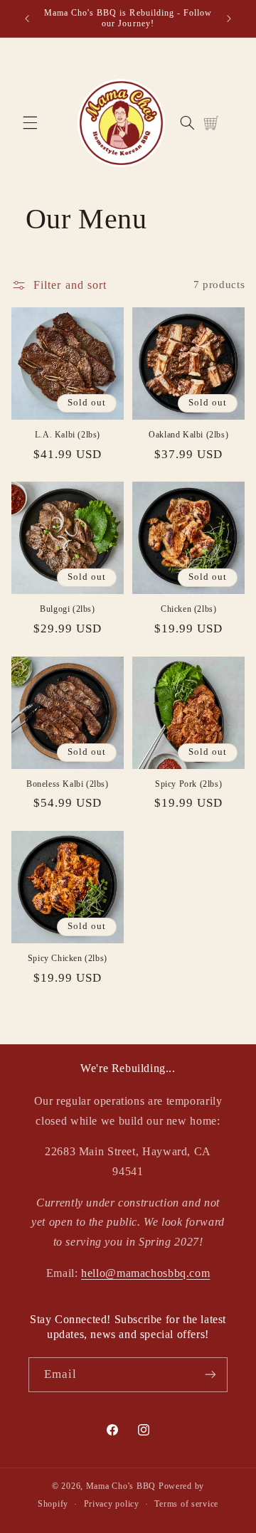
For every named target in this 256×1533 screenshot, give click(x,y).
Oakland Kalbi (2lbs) (188, 435)
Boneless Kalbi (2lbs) (67, 784)
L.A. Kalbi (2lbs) (67, 435)
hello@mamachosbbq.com (145, 1273)
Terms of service (186, 1504)
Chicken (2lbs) (188, 609)
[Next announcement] (229, 18)
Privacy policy (111, 1504)
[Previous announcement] (27, 18)
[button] (30, 123)
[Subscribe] (210, 1374)
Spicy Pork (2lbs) (188, 784)
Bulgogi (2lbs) (67, 609)
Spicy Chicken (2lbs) (67, 958)
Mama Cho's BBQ (121, 1486)
